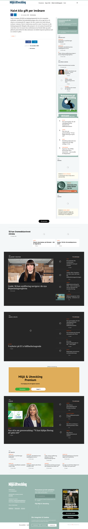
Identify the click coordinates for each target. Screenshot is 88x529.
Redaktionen (11, 508)
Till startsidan (44, 221)
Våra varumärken (22, 524)
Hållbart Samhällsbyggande (57, 3)
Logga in (38, 389)
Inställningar (35, 525)
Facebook (36, 506)
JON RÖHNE (11, 495)
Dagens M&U (47, 3)
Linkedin (40, 506)
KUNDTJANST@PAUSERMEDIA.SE (19, 500)
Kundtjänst (29, 524)
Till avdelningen (75, 256)
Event (65, 3)
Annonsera (23, 508)
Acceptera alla (52, 525)
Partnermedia (17, 508)
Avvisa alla (44, 525)
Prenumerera (41, 3)
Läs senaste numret (70, 513)
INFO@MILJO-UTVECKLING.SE (19, 501)
